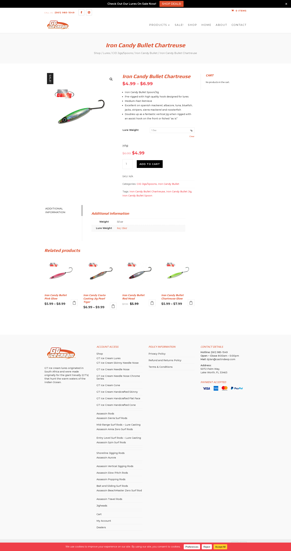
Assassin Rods (105, 413)
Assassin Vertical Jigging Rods (114, 466)
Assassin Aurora (106, 457)
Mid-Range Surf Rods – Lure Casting (118, 424)
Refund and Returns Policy (165, 360)
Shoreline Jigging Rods (110, 453)
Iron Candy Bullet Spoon (137, 195)
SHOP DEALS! (171, 3)
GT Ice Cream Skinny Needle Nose (117, 362)
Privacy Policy (157, 353)
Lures (106, 53)
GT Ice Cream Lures (108, 358)
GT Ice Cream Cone (108, 385)
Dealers (101, 527)
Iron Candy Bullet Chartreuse (147, 191)
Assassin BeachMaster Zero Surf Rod (119, 490)
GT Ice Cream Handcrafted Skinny (117, 391)
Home (206, 25)
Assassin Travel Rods (109, 499)
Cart (99, 514)
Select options (74, 302)
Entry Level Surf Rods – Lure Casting (118, 437)
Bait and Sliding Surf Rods (112, 485)
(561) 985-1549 (59, 12)
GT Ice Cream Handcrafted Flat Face (118, 398)
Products (158, 25)
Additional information (55, 210)
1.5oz (124, 228)
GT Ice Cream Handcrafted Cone (116, 405)
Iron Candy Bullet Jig (178, 191)
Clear (192, 136)
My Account (103, 520)
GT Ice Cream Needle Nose (113, 369)
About (221, 25)
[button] (111, 79)
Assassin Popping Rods (110, 479)
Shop (192, 25)
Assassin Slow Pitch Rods (112, 472)
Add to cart (149, 164)
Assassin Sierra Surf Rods (111, 418)
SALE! (179, 25)
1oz (118, 228)
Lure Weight (131, 130)
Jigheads (101, 505)
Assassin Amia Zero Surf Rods (114, 429)
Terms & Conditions (161, 366)
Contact (239, 25)
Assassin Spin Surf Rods (111, 442)
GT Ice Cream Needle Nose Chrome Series (118, 377)
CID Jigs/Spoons (122, 53)
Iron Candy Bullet (146, 53)
